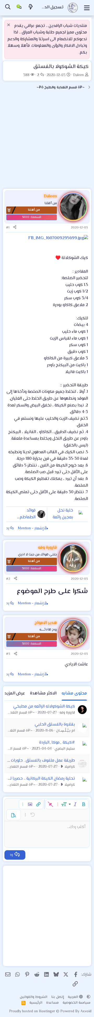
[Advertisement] (47, 141)
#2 (8, 579)
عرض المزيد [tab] (14, 693)
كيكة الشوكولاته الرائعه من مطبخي (44, 706)
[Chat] (19, 8)
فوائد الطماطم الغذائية (28, 517)
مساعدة (52, 1003)
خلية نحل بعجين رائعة (63, 514)
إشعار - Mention (31, 528)
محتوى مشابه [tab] (74, 693)
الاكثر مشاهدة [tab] (43, 693)
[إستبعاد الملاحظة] (9, 25)
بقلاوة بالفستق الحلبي (55, 724)
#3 (8, 654)
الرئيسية (36, 1003)
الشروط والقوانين (33, 997)
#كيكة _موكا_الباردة (57, 742)
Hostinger (47, 1011)
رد (7, 528)
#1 (7, 227)
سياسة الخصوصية (76, 1003)
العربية (73, 997)
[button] (83, 804)
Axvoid (85, 1011)
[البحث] (8, 8)
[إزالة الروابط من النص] (50, 804)
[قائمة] (87, 8)
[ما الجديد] (31, 8)
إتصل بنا (57, 997)
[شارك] (14, 227)
